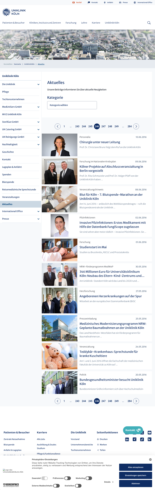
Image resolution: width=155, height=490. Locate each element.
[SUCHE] (149, 22)
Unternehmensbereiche (82, 444)
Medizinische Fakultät (112, 8)
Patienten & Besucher (13, 22)
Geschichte (8, 152)
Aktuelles (7, 204)
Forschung (71, 22)
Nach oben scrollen (148, 416)
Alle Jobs (41, 439)
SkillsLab (56, 8)
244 (84, 126)
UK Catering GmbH (12, 129)
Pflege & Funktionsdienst (48, 454)
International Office (145, 2)
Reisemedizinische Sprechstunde (19, 189)
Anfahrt (110, 2)
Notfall (79, 2)
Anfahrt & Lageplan (12, 450)
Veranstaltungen (10, 197)
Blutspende (8, 182)
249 (117, 126)
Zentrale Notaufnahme (14, 439)
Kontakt (95, 2)
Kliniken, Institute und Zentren (45, 22)
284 (130, 126)
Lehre (84, 22)
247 (103, 126)
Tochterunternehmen (13, 99)
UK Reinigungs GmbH (13, 137)
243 (77, 126)
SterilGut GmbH (10, 121)
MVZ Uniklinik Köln (12, 114)
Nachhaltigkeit (10, 144)
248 (110, 126)
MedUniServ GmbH (12, 106)
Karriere (96, 22)
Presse (125, 2)
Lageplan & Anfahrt (12, 167)
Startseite (17, 64)
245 (90, 126)
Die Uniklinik (8, 84)
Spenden (6, 174)
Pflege (5, 91)
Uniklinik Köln (14, 12)
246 (97, 126)
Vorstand (75, 439)
